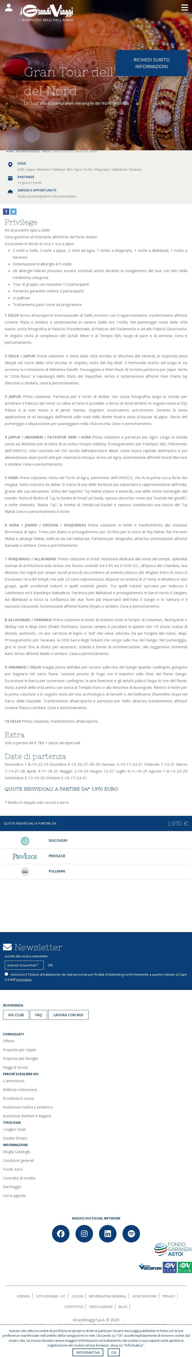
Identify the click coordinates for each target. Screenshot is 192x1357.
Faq (38, 1014)
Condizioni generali (18, 1160)
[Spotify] (131, 1233)
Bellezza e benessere (20, 1089)
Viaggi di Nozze (15, 1067)
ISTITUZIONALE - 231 (51, 1296)
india (46, 151)
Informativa (24, 979)
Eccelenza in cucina (18, 1098)
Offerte (8, 1041)
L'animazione (13, 1080)
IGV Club (16, 1014)
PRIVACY (168, 1296)
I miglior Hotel (14, 1129)
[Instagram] (84, 1233)
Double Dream (15, 1138)
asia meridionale (28, 151)
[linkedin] (107, 1233)
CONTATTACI (73, 1306)
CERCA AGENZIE (101, 1306)
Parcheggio (12, 1186)
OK (113, 1352)
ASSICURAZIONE (144, 1296)
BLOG (123, 1306)
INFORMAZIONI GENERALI (107, 1296)
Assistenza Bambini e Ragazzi (27, 1115)
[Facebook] (61, 1233)
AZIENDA (23, 1296)
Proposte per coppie (19, 1049)
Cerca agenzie (14, 1195)
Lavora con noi (68, 1014)
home (10, 151)
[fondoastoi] (173, 1248)
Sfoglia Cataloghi (16, 1151)
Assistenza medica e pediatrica (28, 1107)
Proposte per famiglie (20, 1058)
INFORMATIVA (88, 1352)
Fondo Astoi (13, 1169)
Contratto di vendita (19, 1178)
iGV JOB (77, 1296)
